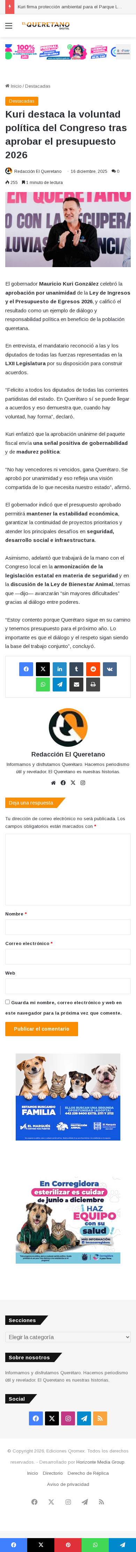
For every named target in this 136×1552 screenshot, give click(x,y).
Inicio (15, 86)
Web (10, 973)
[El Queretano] (45, 25)
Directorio (53, 1473)
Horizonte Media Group (100, 1462)
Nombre (16, 914)
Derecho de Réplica (88, 1473)
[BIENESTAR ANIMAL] (68, 1139)
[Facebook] (26, 669)
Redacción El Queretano (37, 171)
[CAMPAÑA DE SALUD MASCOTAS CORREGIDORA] (68, 1262)
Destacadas (38, 86)
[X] (43, 669)
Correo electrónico (29, 943)
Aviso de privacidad (68, 1484)
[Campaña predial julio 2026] (68, 51)
